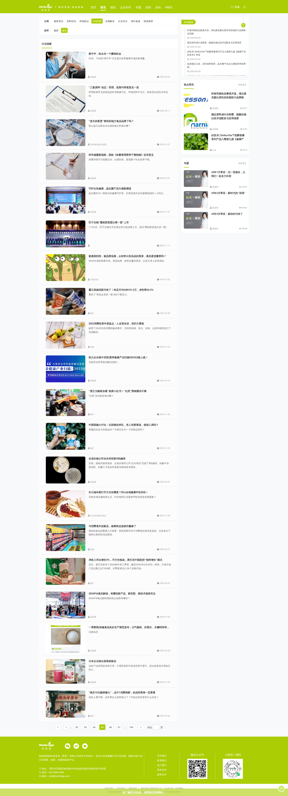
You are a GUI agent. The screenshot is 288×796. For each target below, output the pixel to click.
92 (77, 727)
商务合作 (161, 769)
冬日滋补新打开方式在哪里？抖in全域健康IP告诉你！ (118, 492)
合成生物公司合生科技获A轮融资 (107, 458)
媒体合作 (161, 774)
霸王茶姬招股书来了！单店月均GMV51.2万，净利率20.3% (121, 290)
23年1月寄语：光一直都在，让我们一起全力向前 (228, 174)
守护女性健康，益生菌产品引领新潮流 (110, 188)
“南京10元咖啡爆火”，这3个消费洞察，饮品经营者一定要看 (122, 692)
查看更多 (242, 84)
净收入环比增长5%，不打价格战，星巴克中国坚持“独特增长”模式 (125, 560)
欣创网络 (179, 788)
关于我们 (161, 755)
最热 (64, 30)
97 (119, 727)
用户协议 (121, 788)
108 (131, 727)
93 (85, 727)
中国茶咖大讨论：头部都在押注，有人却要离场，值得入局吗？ (124, 425)
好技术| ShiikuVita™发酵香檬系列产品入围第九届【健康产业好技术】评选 (228, 139)
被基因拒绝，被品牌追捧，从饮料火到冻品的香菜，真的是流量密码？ (127, 256)
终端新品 (84, 21)
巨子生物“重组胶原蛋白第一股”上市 (109, 222)
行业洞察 (97, 21)
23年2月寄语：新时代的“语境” (228, 193)
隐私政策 (133, 788)
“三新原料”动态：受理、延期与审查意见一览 (114, 87)
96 (110, 727)
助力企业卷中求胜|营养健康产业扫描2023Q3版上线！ (118, 357)
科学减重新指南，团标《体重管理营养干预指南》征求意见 (121, 155)
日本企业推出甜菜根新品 (102, 661)
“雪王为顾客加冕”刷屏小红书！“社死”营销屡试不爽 (117, 391)
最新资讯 (58, 21)
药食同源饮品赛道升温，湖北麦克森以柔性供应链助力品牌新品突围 (228, 97)
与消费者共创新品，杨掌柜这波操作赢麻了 (112, 526)
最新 (56, 30)
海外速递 (135, 21)
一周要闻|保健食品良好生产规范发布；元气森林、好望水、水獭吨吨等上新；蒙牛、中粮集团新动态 (144, 627)
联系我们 (161, 760)
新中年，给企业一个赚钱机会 (105, 53)
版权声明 (109, 788)
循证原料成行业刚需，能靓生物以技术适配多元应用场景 (228, 116)
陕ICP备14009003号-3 (151, 788)
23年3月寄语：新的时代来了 (227, 214)
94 (94, 727)
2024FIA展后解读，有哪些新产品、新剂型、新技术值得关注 (122, 593)
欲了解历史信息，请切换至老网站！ (144, 792)
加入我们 (161, 765)
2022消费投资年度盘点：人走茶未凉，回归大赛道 (116, 323)
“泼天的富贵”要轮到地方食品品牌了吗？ (111, 121)
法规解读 (109, 21)
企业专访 (122, 21)
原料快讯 (71, 21)
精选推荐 (148, 21)
